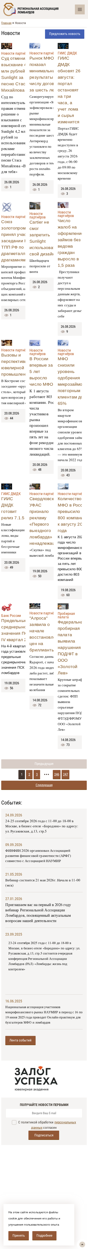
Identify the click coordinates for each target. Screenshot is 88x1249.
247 (65, 774)
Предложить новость (64, 34)
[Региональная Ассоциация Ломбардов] (39, 9)
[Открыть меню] (80, 9)
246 (56, 774)
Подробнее (44, 1235)
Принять (18, 1235)
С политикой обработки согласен (46, 1125)
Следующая (44, 785)
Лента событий (20, 1040)
